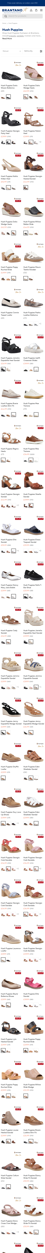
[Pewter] (36, 142)
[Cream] (13, 278)
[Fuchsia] (8, 687)
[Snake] (3, 142)
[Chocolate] (25, 187)
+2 (40, 142)
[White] (36, 414)
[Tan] (3, 97)
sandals (20, 36)
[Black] (8, 97)
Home (4, 23)
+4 (17, 551)
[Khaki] (8, 823)
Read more (7, 39)
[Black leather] (25, 324)
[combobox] (22, 16)
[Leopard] (13, 142)
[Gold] (31, 233)
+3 (17, 1232)
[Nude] (8, 187)
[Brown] (13, 1141)
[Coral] (8, 869)
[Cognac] (31, 460)
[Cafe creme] (8, 278)
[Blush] (3, 596)
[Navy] (13, 687)
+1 (40, 324)
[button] (36, 10)
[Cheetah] (25, 278)
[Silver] (36, 324)
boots (13, 36)
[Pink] (25, 97)
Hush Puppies (12, 23)
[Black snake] (8, 142)
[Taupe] (13, 414)
